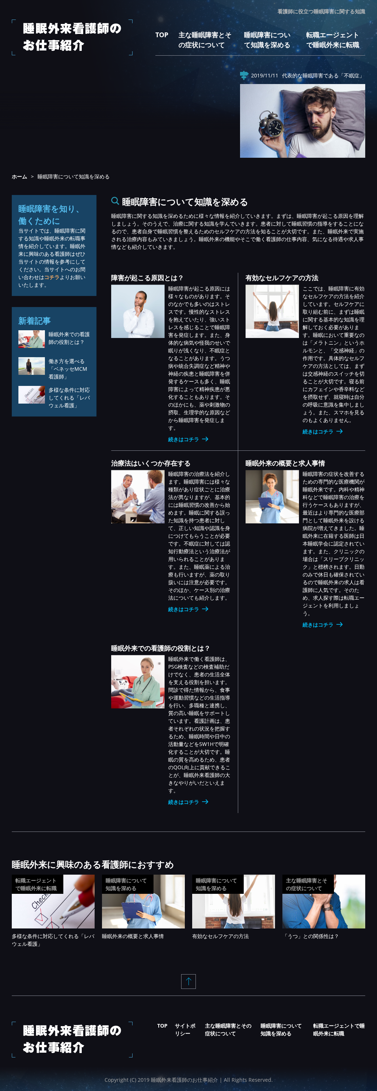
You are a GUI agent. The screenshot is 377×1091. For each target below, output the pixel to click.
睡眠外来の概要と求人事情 (285, 463)
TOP (161, 34)
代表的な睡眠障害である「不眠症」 (323, 75)
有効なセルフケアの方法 (282, 277)
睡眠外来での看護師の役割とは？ (161, 648)
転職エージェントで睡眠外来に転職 (36, 884)
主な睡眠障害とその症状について (306, 884)
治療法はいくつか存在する (151, 463)
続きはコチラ (183, 439)
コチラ (52, 276)
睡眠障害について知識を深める (126, 884)
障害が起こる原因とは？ (147, 277)
